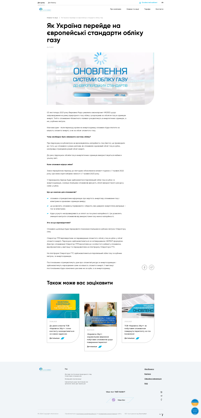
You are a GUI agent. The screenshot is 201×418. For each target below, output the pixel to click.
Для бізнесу (52, 2)
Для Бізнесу (149, 369)
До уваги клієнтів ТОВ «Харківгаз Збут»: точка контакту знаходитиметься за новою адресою (62, 330)
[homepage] (45, 9)
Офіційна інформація (153, 379)
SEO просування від (136, 414)
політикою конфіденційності (86, 414)
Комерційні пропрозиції (73, 379)
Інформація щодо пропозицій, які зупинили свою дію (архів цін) (76, 382)
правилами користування (108, 414)
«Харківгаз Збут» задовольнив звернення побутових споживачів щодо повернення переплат (100, 338)
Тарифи (147, 9)
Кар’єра (147, 374)
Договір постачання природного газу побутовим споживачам (78, 375)
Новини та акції (133, 9)
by (160, 414)
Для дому (41, 2)
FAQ (146, 384)
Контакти (159, 9)
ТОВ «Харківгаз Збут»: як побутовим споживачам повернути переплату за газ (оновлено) (137, 330)
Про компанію (116, 9)
